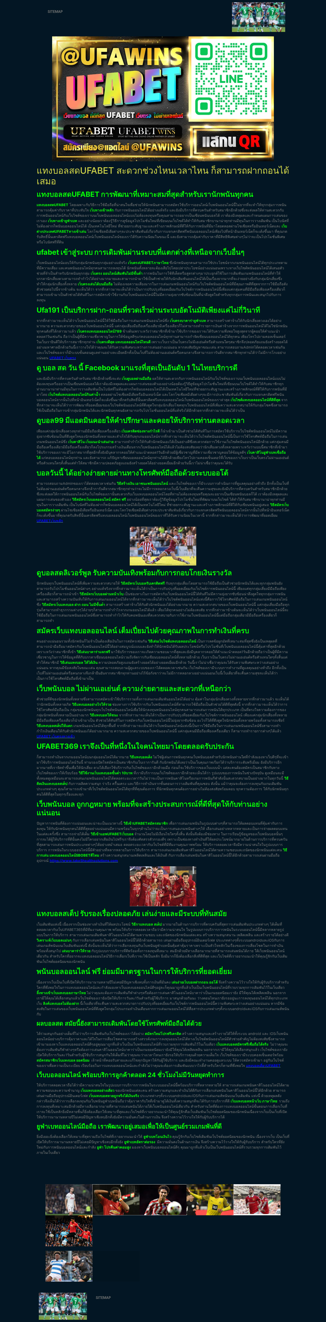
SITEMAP (55, 12)
